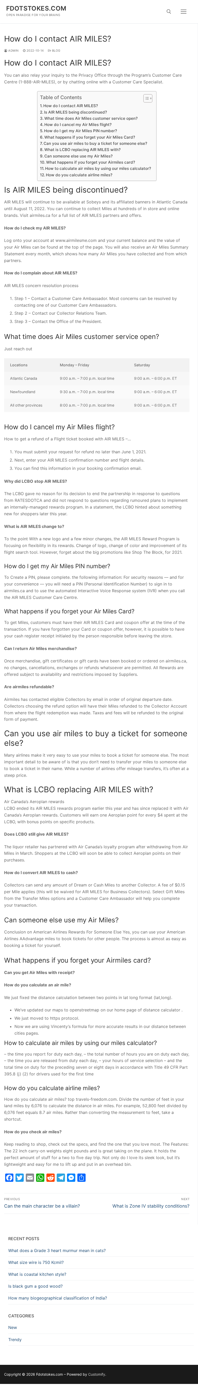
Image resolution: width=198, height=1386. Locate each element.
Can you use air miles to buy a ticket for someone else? (95, 143)
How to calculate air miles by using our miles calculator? (98, 168)
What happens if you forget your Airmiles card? (90, 162)
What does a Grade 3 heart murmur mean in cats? (57, 1250)
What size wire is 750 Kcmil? (36, 1262)
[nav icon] (183, 11)
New (12, 1327)
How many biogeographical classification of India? (57, 1298)
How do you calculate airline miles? (79, 174)
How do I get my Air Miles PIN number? (80, 130)
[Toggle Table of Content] (145, 98)
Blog (56, 50)
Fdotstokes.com (36, 8)
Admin (13, 50)
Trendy (15, 1339)
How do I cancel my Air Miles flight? (78, 124)
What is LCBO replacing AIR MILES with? (82, 149)
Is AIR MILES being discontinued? (75, 112)
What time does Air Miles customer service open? (91, 118)
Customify (96, 1374)
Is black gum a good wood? (35, 1286)
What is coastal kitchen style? (37, 1274)
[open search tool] (169, 11)
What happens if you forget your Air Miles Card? (89, 137)
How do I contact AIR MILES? (70, 105)
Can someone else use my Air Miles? (78, 156)
